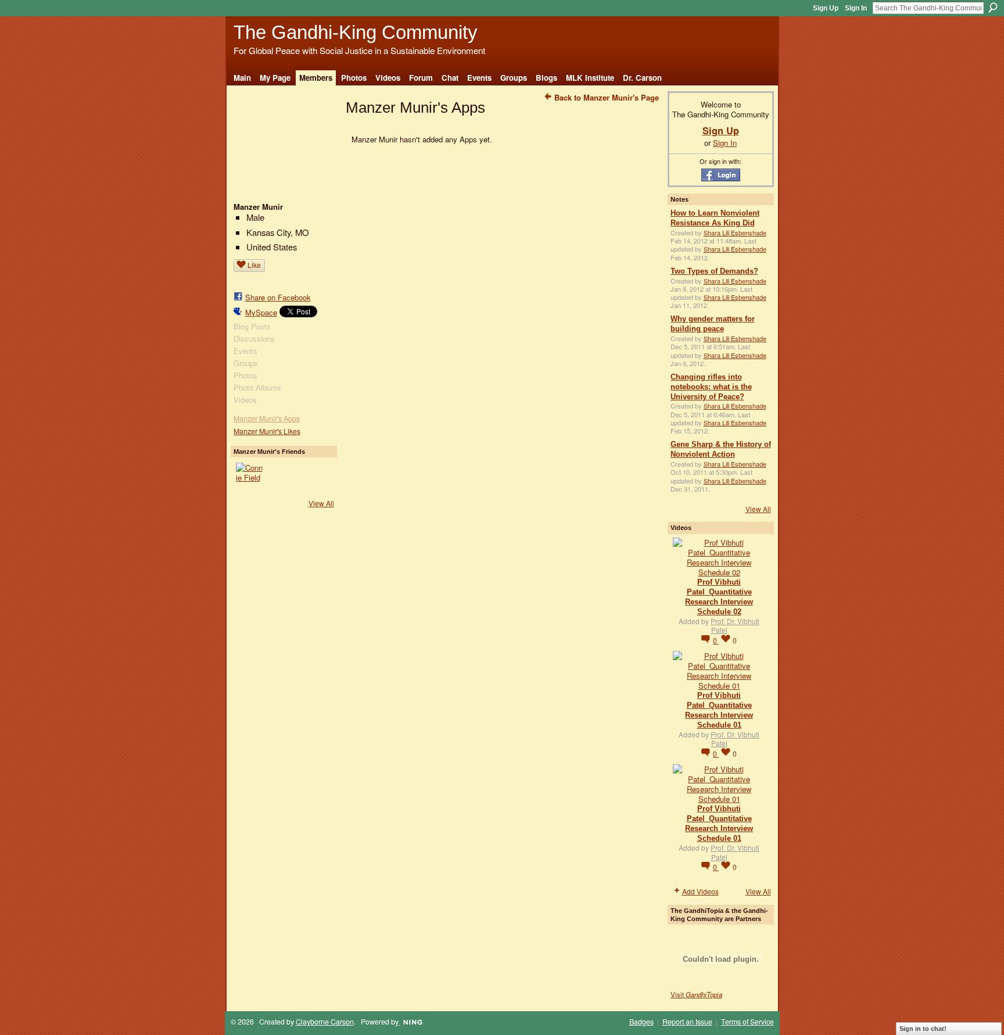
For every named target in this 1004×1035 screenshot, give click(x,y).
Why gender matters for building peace (712, 323)
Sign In (856, 8)
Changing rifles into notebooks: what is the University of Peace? (711, 387)
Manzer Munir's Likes (267, 431)
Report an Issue (687, 1021)
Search (993, 7)
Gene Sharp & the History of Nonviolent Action (720, 449)
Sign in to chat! (922, 1028)
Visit (696, 994)
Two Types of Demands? (714, 271)
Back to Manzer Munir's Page (606, 97)
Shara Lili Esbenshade (735, 232)
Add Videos (700, 891)
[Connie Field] (250, 476)
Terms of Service (747, 1021)
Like (254, 265)
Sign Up (825, 8)
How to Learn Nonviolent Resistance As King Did (714, 218)
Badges (641, 1021)
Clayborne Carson (325, 1021)
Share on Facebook (278, 297)
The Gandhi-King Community (356, 32)
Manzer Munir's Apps (267, 418)
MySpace (261, 312)
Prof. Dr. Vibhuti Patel (735, 625)
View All (321, 503)
